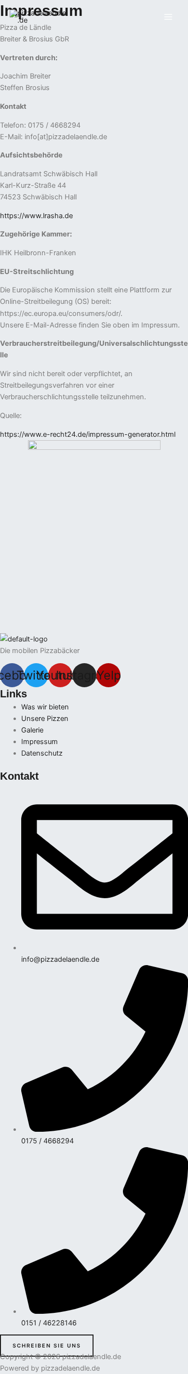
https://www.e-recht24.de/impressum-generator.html (87, 434)
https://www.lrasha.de (36, 215)
